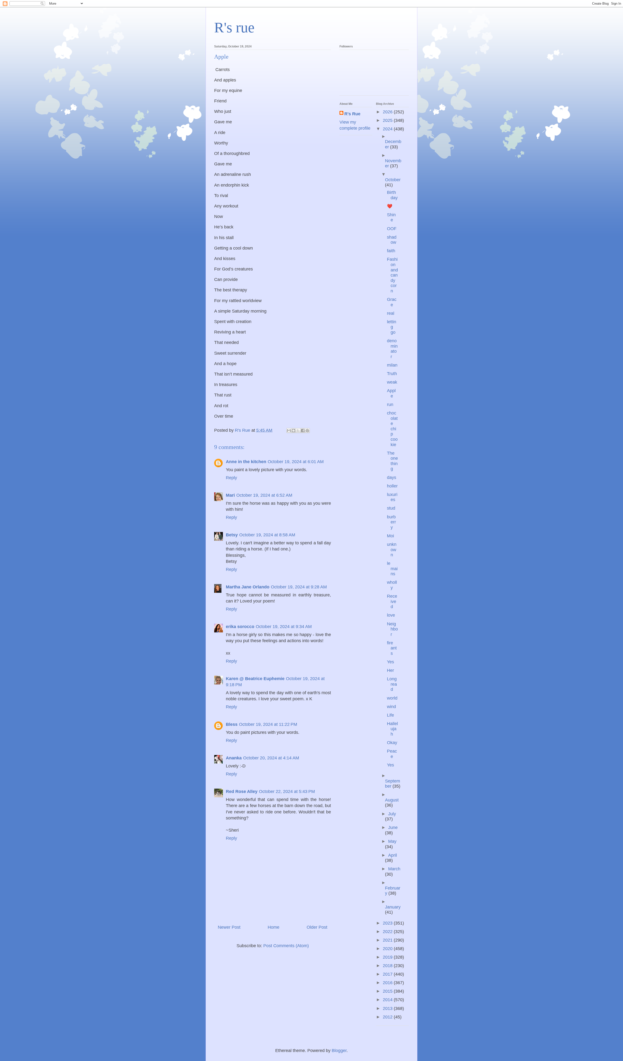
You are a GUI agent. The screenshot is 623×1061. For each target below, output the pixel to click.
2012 (388, 1017)
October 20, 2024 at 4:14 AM (271, 757)
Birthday (392, 195)
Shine (391, 217)
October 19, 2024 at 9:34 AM (284, 626)
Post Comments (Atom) (286, 945)
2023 (388, 923)
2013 (388, 1008)
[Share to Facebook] (302, 430)
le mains (392, 568)
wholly (392, 585)
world (392, 698)
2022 (388, 931)
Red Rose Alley (241, 791)
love (391, 615)
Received (392, 601)
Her (390, 670)
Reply (231, 477)
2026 (388, 111)
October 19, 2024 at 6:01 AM (296, 461)
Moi (390, 535)
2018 (388, 965)
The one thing (392, 461)
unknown (391, 549)
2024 (388, 128)
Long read (392, 684)
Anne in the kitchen (246, 461)
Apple (391, 393)
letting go (391, 327)
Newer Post (229, 927)
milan (392, 365)
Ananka (234, 757)
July (392, 813)
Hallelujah (392, 729)
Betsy (232, 534)
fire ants (392, 648)
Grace (391, 302)
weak (392, 382)
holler (392, 486)
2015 (388, 991)
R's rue (234, 27)
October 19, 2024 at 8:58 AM (267, 534)
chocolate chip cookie (392, 429)
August (392, 800)
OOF (391, 228)
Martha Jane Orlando (247, 586)
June (393, 827)
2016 (388, 982)
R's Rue (352, 113)
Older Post (317, 927)
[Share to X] (298, 430)
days (391, 477)
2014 (388, 999)
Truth (392, 373)
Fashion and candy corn (392, 275)
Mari (230, 495)
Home (273, 927)
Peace (392, 754)
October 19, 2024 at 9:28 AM (299, 586)
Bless (232, 724)
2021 (388, 940)
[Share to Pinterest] (307, 430)
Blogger (339, 1050)
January (393, 907)
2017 (388, 974)
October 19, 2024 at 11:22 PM (268, 724)
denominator (392, 348)
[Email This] (288, 430)
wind (391, 706)
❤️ (389, 206)
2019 (388, 957)
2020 (388, 948)
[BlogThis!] (293, 430)
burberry (391, 522)
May (392, 841)
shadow (391, 240)
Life (390, 715)
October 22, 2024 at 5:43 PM (287, 791)
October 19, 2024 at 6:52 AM (264, 495)
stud (391, 508)
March (394, 868)
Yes (390, 661)
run (390, 404)
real (390, 313)
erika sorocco (240, 626)
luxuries (392, 497)
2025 (388, 120)
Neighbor (392, 629)
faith (391, 250)
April (392, 855)
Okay (392, 742)
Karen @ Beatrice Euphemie (255, 678)
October (393, 179)
